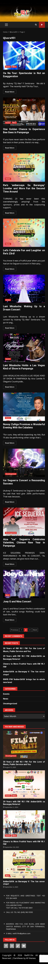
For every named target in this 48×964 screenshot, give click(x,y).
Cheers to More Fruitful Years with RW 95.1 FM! (24, 824)
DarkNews (18, 958)
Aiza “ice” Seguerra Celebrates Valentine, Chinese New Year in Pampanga (24, 522)
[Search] (36, 24)
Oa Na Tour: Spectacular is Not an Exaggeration (24, 55)
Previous (14, 630)
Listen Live (42, 25)
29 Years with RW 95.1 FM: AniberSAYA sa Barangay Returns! (24, 784)
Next (35, 630)
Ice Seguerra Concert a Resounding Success (24, 463)
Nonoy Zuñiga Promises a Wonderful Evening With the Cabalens (24, 407)
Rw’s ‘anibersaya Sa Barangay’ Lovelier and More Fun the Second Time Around (24, 167)
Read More (9, 92)
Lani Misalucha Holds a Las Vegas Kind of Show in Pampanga (24, 348)
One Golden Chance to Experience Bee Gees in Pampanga (24, 111)
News (14, 67)
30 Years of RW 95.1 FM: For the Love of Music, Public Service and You (24, 745)
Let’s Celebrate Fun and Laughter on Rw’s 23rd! (24, 233)
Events (8, 67)
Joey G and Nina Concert (24, 584)
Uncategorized (11, 474)
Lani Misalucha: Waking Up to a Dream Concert (24, 289)
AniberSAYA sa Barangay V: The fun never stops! (24, 864)
